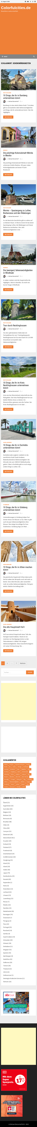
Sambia (5, 934)
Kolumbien (6, 889)
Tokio (27, 784)
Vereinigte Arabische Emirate (12, 978)
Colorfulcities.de (16, 8)
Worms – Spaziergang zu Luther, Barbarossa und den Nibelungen (17, 211)
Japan (5, 873)
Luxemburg (6, 898)
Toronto (6, 787)
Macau (5, 902)
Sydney (17, 784)
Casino (14, 766)
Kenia (5, 886)
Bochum (11, 764)
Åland (5, 803)
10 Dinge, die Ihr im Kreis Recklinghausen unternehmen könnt (16, 385)
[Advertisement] (18, 34)
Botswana (6, 818)
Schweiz (5, 943)
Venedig (18, 787)
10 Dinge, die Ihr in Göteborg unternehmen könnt (15, 508)
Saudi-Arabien (7, 442)
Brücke (5, 766)
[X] (30, 1)
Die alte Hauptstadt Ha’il (13, 627)
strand (12, 784)
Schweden (6, 504)
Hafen (29, 769)
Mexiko (5, 150)
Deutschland (7, 93)
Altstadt (6, 764)
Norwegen (6, 779)
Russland (6, 930)
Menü (5, 56)
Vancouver (12, 787)
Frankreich (6, 850)
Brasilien (28, 764)
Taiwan (5, 966)
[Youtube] (28, 1)
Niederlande (7, 911)
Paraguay (6, 921)
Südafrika (6, 959)
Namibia (5, 267)
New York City (25, 776)
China (5, 828)
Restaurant (19, 779)
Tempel (23, 784)
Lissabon (18, 774)
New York (18, 776)
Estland (5, 844)
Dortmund (25, 766)
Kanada (5, 879)
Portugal (13, 779)
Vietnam (6, 982)
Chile (4, 825)
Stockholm (6, 784)
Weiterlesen (9, 117)
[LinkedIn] (35, 1)
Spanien (5, 953)
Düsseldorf (12, 769)
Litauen (5, 895)
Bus (10, 766)
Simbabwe (6, 946)
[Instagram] (33, 1)
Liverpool (24, 774)
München (12, 776)
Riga (24, 779)
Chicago (20, 766)
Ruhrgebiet (30, 779)
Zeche (23, 787)
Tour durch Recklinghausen (15, 325)
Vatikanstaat (7, 975)
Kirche (12, 774)
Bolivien (5, 815)
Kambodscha (25, 771)
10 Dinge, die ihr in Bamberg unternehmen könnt (15, 96)
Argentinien (7, 806)
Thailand (6, 969)
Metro (29, 774)
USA (4, 972)
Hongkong (13, 771)
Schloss (6, 782)
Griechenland (7, 564)
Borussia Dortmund (20, 764)
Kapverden (6, 882)
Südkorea (6, 962)
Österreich (6, 918)
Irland (5, 863)
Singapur (29, 782)
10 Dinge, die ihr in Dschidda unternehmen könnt (15, 446)
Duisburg (6, 769)
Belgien (5, 812)
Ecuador (6, 841)
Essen (18, 769)
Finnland (6, 847)
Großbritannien (8, 857)
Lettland (6, 892)
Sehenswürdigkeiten (14, 782)
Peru (4, 924)
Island (18, 771)
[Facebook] (25, 1)
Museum (6, 776)
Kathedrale (6, 774)
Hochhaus (6, 771)
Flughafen (23, 769)
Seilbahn (23, 782)
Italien (5, 870)
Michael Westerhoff (13, 101)
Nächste (22, 663)
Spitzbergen (7, 956)
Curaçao (6, 831)
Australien (6, 809)
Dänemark (6, 834)
